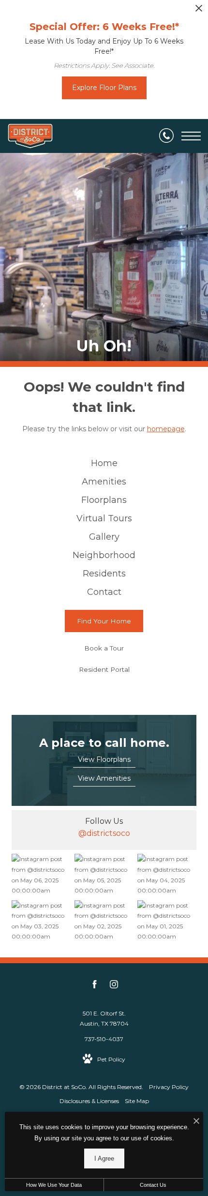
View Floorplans (104, 759)
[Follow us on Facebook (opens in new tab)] (95, 986)
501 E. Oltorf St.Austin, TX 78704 (104, 1019)
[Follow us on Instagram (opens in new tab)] (114, 986)
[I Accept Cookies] (196, 1122)
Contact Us (153, 1185)
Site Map (137, 1101)
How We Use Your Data (54, 1185)
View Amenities (104, 778)
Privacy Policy (169, 1086)
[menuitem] (104, 463)
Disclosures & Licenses (89, 1101)
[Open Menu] (191, 136)
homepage (166, 428)
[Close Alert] (199, 11)
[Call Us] (166, 136)
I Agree (104, 1158)
